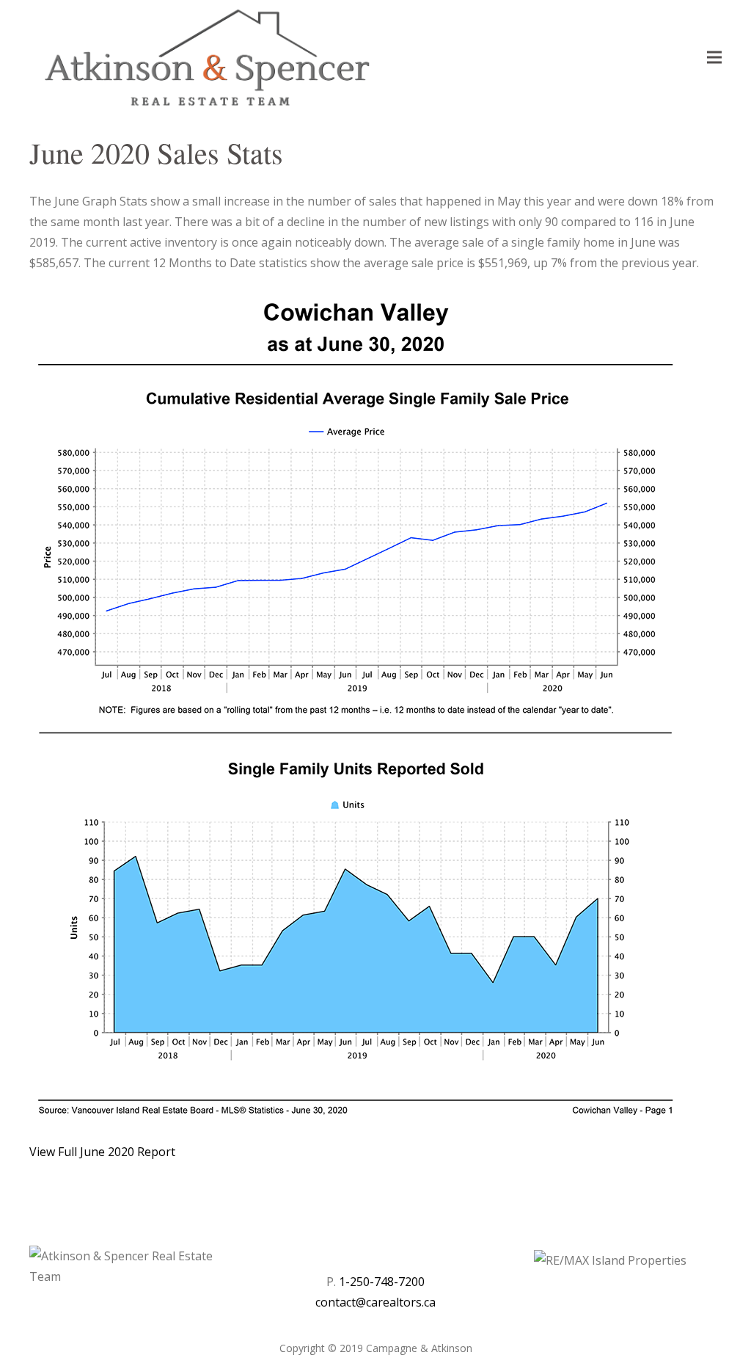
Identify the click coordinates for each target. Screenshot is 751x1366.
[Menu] (714, 57)
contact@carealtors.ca (375, 1302)
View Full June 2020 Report (102, 1152)
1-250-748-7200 (382, 1282)
